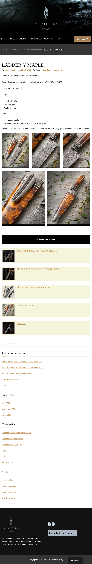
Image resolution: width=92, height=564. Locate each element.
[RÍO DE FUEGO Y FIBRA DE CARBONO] (8, 292)
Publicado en (21, 70)
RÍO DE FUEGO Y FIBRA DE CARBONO (34, 287)
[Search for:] (46, 343)
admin (7, 70)
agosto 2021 (7, 415)
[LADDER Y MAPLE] (8, 310)
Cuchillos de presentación (53, 70)
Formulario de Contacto (62, 533)
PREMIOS (60, 39)
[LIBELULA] (8, 328)
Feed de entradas (9, 486)
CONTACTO (82, 39)
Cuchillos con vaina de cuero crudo (16, 432)
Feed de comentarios (10, 492)
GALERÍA (22, 39)
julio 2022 (6, 403)
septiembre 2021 (9, 409)
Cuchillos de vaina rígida (12, 444)
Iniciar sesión (7, 480)
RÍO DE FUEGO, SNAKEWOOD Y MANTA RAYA (38, 269)
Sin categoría (7, 462)
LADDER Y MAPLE (25, 305)
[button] (27, 38)
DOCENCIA (36, 39)
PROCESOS (48, 39)
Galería (5, 456)
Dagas (4, 450)
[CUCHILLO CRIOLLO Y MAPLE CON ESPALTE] (8, 255)
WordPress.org (8, 498)
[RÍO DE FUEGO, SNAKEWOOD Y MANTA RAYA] (8, 273)
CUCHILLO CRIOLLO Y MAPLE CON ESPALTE (37, 251)
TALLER (13, 39)
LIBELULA (21, 323)
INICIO (4, 39)
